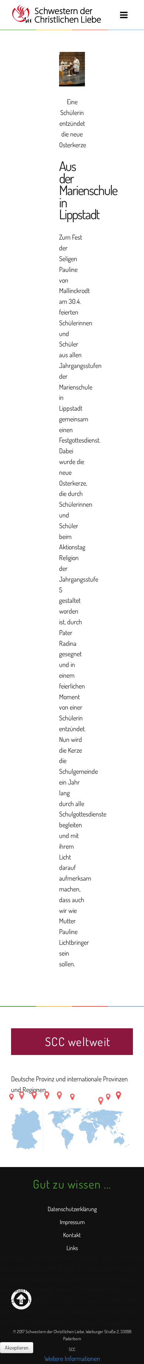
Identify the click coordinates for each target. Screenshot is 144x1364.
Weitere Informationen (72, 1358)
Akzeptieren (16, 1347)
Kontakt (72, 1235)
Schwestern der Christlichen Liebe (56, 14)
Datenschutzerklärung (72, 1209)
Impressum (72, 1222)
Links (72, 1248)
